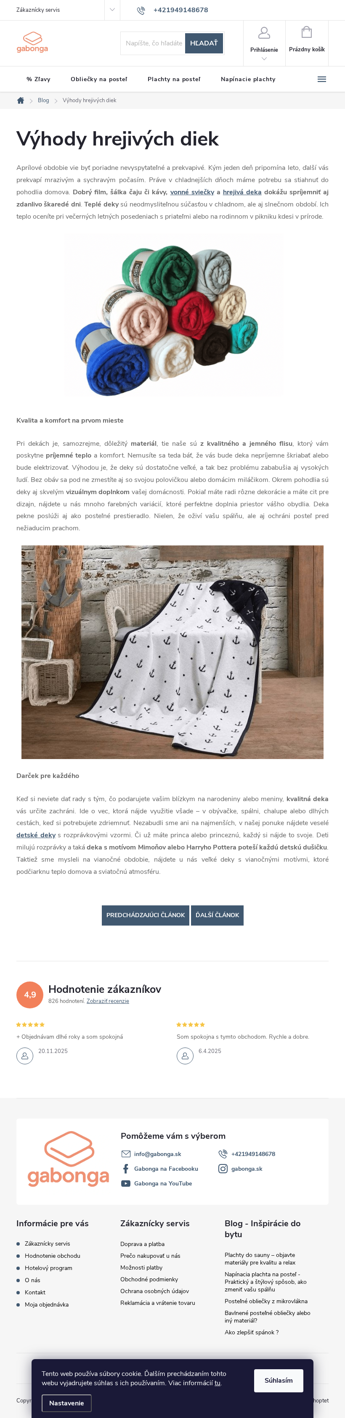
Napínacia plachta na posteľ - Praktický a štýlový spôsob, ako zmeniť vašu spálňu (266, 1282)
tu (217, 1383)
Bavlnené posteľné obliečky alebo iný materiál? (267, 1317)
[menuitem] (38, 79)
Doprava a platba (142, 1244)
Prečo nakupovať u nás (150, 1256)
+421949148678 (253, 1154)
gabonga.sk (247, 1169)
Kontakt (35, 1292)
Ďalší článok (217, 915)
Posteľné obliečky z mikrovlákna (266, 1301)
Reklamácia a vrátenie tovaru (157, 1303)
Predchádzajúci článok (145, 915)
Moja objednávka (47, 1305)
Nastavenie (66, 1403)
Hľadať (204, 43)
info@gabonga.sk (157, 1154)
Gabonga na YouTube (163, 1184)
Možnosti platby (141, 1268)
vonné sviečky (192, 192)
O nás (32, 1280)
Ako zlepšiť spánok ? (252, 1332)
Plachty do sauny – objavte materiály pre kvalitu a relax (260, 1259)
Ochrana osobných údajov (154, 1291)
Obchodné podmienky (149, 1279)
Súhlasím (279, 1380)
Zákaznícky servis (38, 10)
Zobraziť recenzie (108, 1001)
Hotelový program (48, 1268)
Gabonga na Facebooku (166, 1169)
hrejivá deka (242, 192)
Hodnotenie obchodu (52, 1256)
